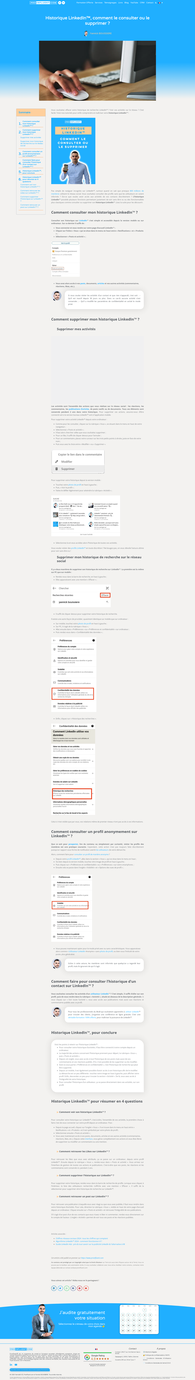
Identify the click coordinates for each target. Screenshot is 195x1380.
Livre (120, 2)
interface (89, 1139)
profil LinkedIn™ (74, 859)
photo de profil (74, 484)
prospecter (73, 844)
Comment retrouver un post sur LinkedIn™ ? (30, 206)
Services (98, 2)
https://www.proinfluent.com (92, 1258)
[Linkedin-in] (11, 1364)
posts (82, 283)
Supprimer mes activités (30, 137)
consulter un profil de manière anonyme (91, 854)
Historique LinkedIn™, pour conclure (32, 172)
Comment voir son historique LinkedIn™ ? (30, 186)
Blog (126, 2)
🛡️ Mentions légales (150, 1352)
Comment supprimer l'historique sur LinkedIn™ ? (31, 199)
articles (101, 283)
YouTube (134, 2)
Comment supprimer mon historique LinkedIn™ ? (31, 132)
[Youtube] (63, 2)
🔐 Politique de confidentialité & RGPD (156, 1355)
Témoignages (110, 2)
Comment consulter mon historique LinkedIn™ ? (31, 123)
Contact (149, 2)
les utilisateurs (102, 850)
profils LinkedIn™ (78, 548)
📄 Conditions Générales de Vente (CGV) (157, 1363)
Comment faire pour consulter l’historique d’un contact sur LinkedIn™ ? (32, 163)
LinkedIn (83, 220)
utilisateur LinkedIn (100, 994)
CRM (142, 2)
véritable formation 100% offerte (82, 1017)
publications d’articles (79, 409)
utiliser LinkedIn (132, 1011)
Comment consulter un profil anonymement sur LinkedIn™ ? (32, 153)
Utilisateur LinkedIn (77, 951)
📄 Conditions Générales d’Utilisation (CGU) (157, 1359)
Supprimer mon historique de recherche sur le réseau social (31, 143)
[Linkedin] (59, 2)
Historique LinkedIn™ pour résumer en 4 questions (32, 179)
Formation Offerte (85, 2)
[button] (155, 2)
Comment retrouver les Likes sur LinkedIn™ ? (30, 192)
